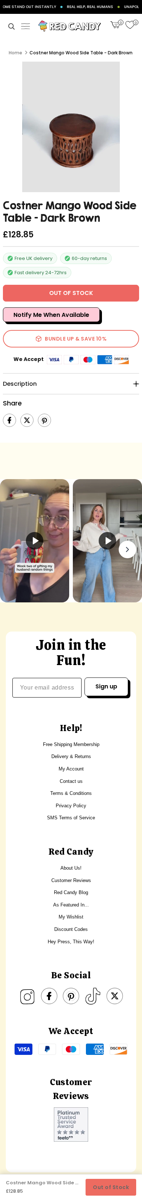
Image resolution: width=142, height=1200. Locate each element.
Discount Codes (71, 929)
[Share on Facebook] (9, 420)
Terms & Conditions (71, 793)
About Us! (71, 868)
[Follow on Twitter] (114, 996)
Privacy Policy (71, 805)
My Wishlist (71, 917)
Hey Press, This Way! (71, 941)
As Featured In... (71, 905)
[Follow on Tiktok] (92, 996)
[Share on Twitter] (26, 420)
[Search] (11, 26)
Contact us (71, 781)
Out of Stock (111, 1187)
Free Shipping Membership (71, 744)
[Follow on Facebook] (49, 996)
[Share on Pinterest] (44, 420)
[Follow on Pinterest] (71, 996)
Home (15, 53)
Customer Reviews (71, 880)
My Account (71, 769)
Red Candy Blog (71, 892)
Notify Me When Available (51, 315)
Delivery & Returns (71, 756)
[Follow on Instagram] (27, 996)
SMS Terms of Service (71, 817)
